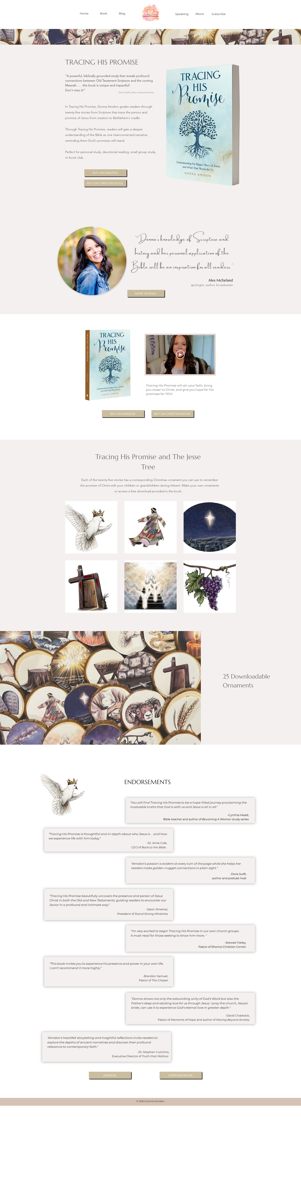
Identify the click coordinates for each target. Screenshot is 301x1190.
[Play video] (180, 354)
